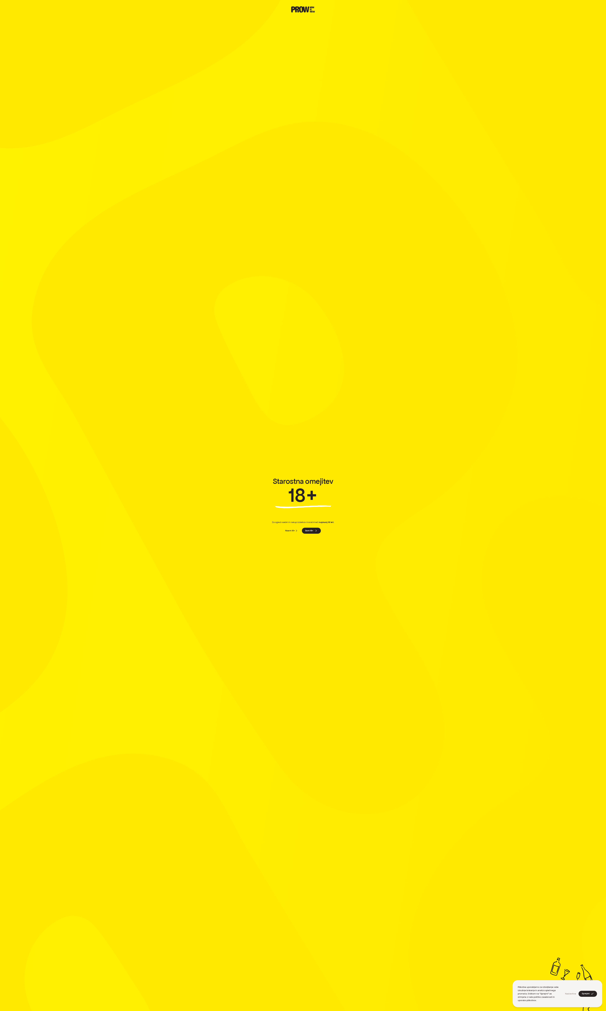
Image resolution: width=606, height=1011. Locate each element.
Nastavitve (570, 994)
